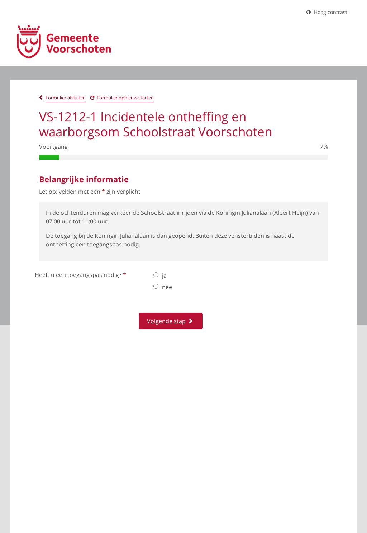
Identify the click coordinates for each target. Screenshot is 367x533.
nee (167, 287)
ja (164, 275)
